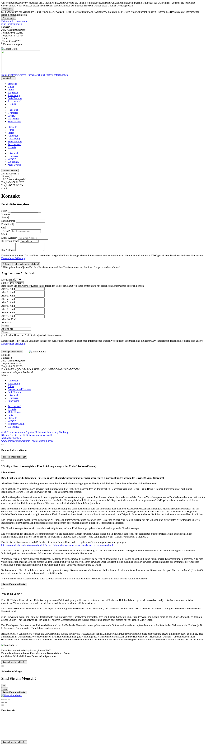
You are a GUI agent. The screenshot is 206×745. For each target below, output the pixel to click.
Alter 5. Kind (8, 302)
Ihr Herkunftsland (10, 241)
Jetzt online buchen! (11, 438)
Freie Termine (15, 98)
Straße (4, 217)
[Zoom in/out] (9, 699)
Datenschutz (7, 21)
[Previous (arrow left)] (2, 702)
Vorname (5, 214)
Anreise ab (6, 322)
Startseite (12, 83)
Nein (5, 689)
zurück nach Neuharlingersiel (39, 440)
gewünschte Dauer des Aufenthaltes (19, 335)
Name (4, 210)
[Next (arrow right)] (6, 702)
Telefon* (5, 231)
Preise (11, 89)
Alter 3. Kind (8, 295)
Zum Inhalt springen (11, 24)
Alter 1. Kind (8, 288)
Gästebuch (13, 110)
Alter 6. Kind (8, 305)
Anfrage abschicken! (12, 351)
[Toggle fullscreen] (6, 699)
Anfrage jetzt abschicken (21, 264)
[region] (103, 24)
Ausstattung (14, 95)
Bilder (11, 86)
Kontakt (12, 104)
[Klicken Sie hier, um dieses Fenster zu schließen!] (2, 444)
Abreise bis (7, 328)
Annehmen (8, 9)
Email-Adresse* (9, 237)
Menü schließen (10, 170)
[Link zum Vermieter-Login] (11, 695)
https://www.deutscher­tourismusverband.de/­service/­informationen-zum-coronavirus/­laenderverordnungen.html (57, 545)
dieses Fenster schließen (14, 457)
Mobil (4, 234)
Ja (4, 685)
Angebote (13, 92)
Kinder (4, 282)
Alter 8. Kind (8, 312)
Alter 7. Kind (8, 309)
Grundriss (13, 112)
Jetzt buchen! (14, 101)
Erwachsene (7, 279)
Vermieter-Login (16, 423)
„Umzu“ (12, 115)
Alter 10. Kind (8, 319)
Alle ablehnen (9, 18)
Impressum (21, 21)
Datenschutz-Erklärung (13, 258)
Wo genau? (13, 118)
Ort (3, 227)
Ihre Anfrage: (8, 250)
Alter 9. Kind (8, 316)
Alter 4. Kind (8, 299)
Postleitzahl (7, 224)
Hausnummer (8, 220)
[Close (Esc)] (2, 699)
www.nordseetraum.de (12, 440)
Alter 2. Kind (8, 292)
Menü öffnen (8, 78)
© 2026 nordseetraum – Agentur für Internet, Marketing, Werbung (34, 432)
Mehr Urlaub (14, 121)
